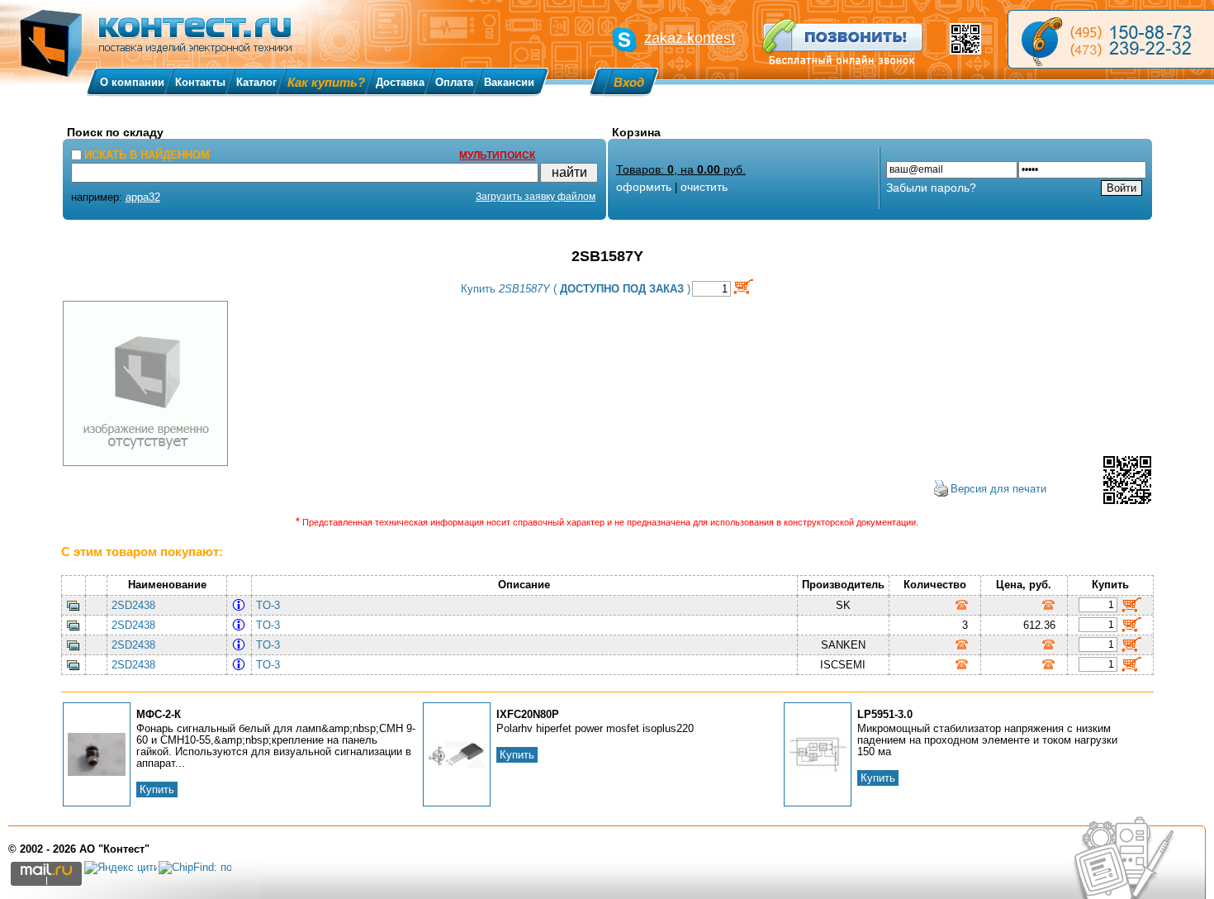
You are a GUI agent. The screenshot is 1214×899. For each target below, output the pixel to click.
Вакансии (509, 82)
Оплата (454, 82)
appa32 (143, 197)
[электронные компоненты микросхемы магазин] (1111, 39)
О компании (132, 82)
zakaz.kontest (689, 38)
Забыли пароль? (931, 187)
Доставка (400, 82)
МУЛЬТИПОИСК (497, 155)
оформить (643, 186)
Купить (157, 789)
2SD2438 (133, 605)
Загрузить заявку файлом (535, 196)
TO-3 (271, 605)
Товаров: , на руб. (681, 169)
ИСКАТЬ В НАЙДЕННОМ (147, 155)
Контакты (200, 82)
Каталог (256, 82)
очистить (704, 186)
